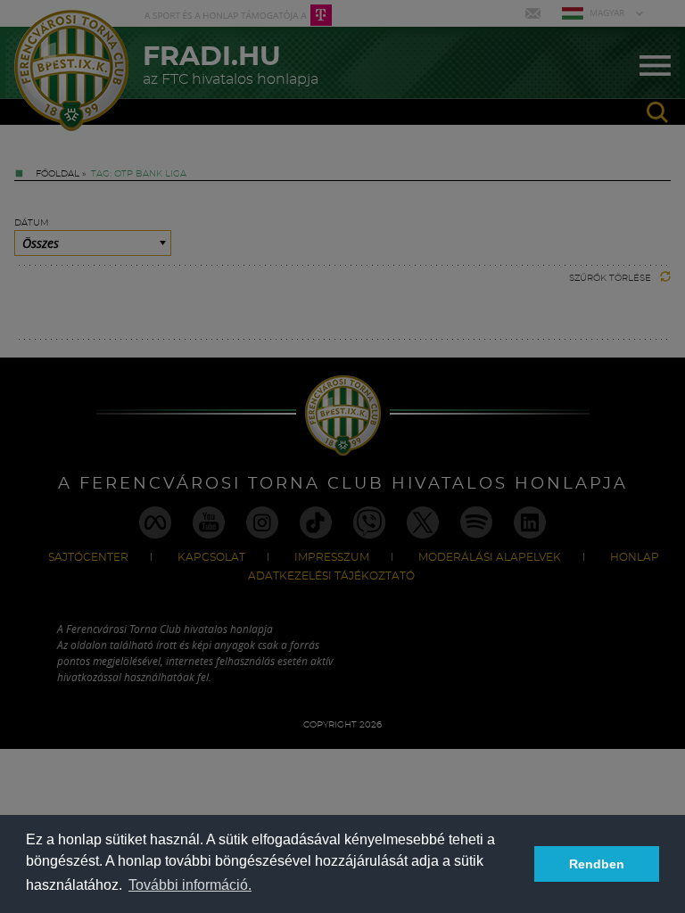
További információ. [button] (190, 884)
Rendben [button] (596, 864)
